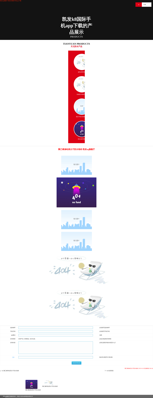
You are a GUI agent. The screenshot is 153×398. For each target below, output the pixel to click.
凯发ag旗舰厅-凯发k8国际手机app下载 (10, 0)
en (138, 4)
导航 (149, 4)
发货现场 (110, 370)
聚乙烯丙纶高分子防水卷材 (11, 370)
